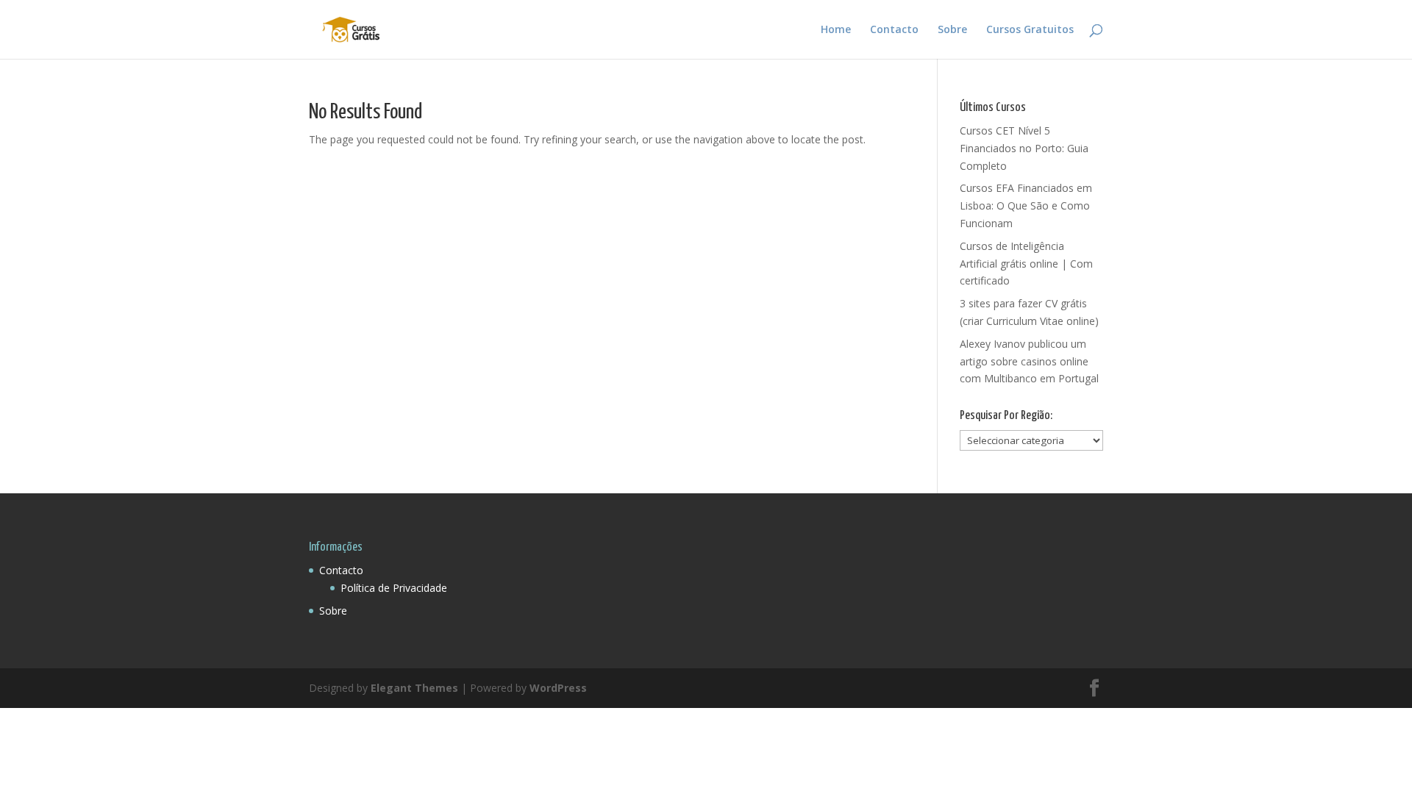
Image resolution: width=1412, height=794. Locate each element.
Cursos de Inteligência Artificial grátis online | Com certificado (1026, 263)
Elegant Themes (414, 688)
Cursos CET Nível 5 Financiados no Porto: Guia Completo (1024, 148)
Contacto (894, 30)
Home (836, 30)
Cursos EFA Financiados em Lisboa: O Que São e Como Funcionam (1026, 205)
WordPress (558, 688)
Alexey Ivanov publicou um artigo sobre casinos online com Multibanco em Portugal (1029, 361)
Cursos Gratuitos (1030, 30)
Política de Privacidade (393, 588)
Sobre (952, 30)
